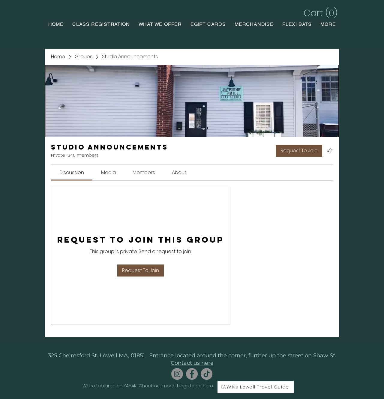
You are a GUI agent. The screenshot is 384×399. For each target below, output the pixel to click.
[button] (320, 13)
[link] (71, 172)
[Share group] (329, 150)
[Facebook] (192, 374)
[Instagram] (177, 374)
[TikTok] (206, 374)
